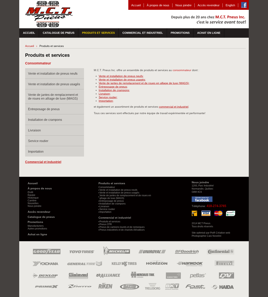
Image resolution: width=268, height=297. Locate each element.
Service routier (38, 141)
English (230, 5)
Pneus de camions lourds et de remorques (122, 227)
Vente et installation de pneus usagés (54, 84)
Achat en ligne (208, 32)
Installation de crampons (45, 119)
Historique (33, 197)
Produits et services (98, 32)
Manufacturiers (36, 226)
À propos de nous (158, 5)
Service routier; (108, 97)
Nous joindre (183, 5)
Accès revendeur (209, 5)
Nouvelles (33, 203)
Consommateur (106, 187)
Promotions (180, 32)
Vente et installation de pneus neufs (52, 73)
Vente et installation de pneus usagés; (122, 79)
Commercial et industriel (142, 32)
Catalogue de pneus (58, 32)
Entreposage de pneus (44, 109)
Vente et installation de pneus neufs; (121, 76)
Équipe (31, 195)
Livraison (34, 130)
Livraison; (105, 93)
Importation (36, 151)
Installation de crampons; (114, 90)
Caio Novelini (214, 236)
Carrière (32, 200)
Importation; (106, 100)
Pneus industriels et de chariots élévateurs (122, 229)
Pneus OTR (105, 224)
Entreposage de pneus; (113, 86)
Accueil (136, 5)
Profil (30, 192)
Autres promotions (37, 228)
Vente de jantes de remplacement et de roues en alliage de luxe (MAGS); (144, 83)
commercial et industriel (173, 106)
